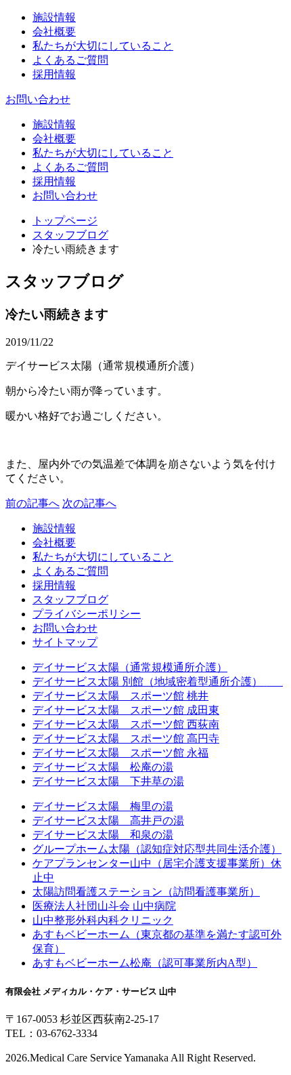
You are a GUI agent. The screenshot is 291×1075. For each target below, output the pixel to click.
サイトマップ (64, 642)
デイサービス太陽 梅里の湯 (102, 806)
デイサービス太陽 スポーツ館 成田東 (125, 710)
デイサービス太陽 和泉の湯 (102, 834)
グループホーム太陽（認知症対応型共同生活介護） (157, 849)
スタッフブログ (70, 235)
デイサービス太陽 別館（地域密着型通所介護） (157, 681)
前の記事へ (32, 503)
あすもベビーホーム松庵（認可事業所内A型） (144, 963)
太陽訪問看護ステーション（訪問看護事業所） (146, 891)
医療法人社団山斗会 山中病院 (104, 906)
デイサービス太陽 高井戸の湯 (108, 820)
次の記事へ (89, 503)
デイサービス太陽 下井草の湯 (108, 781)
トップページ (64, 220)
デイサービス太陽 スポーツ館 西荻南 (125, 724)
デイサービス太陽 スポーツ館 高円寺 (125, 738)
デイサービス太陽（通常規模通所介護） (129, 667)
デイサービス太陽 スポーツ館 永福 (120, 752)
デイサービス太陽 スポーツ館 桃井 (120, 696)
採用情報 (54, 74)
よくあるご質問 (70, 60)
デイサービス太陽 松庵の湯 (102, 767)
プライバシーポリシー (86, 614)
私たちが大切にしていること (102, 46)
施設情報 (54, 17)
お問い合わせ (37, 99)
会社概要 (54, 31)
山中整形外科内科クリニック (102, 920)
